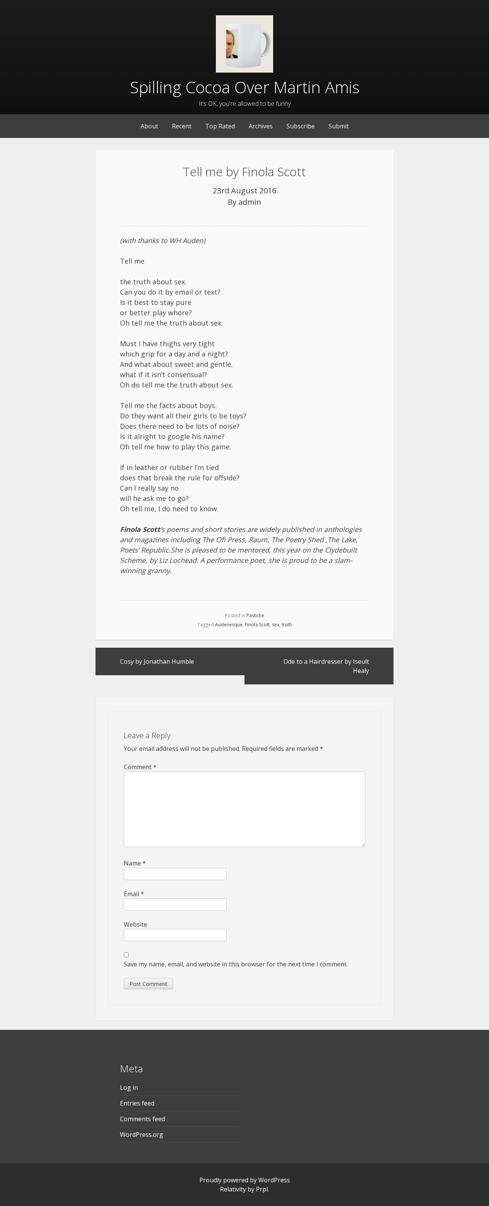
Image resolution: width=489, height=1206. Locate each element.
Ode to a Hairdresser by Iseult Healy (326, 666)
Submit (339, 126)
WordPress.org (141, 1134)
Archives (261, 126)
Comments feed (142, 1119)
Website (135, 924)
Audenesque (229, 624)
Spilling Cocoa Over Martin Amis (244, 87)
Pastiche (255, 615)
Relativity (233, 1189)
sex (275, 624)
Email (134, 894)
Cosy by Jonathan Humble (157, 661)
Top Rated (220, 126)
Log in (129, 1087)
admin (249, 202)
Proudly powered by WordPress (244, 1180)
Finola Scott (257, 624)
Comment (140, 767)
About (149, 126)
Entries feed (137, 1103)
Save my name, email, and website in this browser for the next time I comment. (236, 964)
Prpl (262, 1189)
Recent (181, 126)
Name (135, 863)
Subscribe (301, 126)
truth (287, 624)
